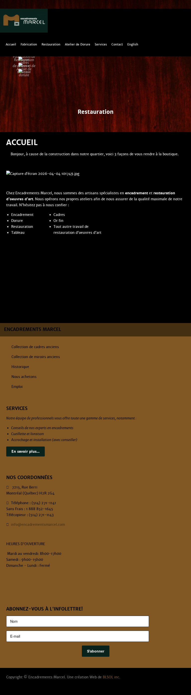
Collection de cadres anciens (35, 347)
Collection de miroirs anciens (35, 357)
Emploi (17, 386)
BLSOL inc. (111, 677)
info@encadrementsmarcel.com (38, 524)
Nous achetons (24, 376)
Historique (20, 367)
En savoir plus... (25, 451)
